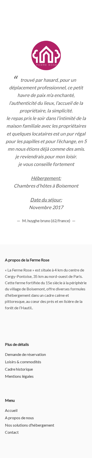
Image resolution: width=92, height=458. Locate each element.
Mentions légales (19, 376)
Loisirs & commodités (23, 361)
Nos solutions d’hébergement (29, 425)
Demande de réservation (25, 354)
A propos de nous (19, 417)
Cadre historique (19, 369)
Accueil (11, 410)
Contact (12, 432)
